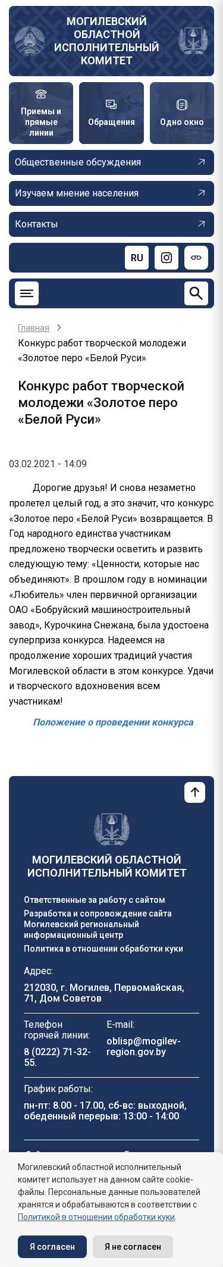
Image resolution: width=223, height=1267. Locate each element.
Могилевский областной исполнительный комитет (106, 41)
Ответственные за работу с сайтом (94, 900)
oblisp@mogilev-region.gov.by (143, 1047)
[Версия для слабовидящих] (196, 258)
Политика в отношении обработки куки (103, 948)
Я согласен (52, 1247)
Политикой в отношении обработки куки (96, 1217)
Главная (33, 328)
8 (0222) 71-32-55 (57, 1057)
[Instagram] (166, 258)
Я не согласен (133, 1247)
